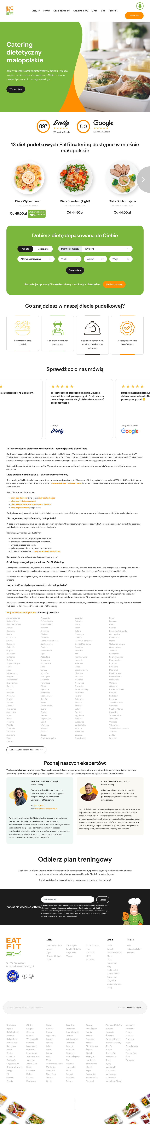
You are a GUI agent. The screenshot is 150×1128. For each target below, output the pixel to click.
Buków (78, 631)
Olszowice (79, 686)
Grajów (9, 650)
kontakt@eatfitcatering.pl (46, 808)
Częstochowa (12, 1063)
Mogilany (10, 676)
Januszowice (46, 650)
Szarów (78, 712)
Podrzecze (45, 692)
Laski (8, 666)
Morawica (79, 676)
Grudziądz (30, 1049)
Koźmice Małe (81, 657)
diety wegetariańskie (20, 507)
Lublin (48, 1049)
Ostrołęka (70, 1025)
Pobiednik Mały (81, 689)
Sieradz (89, 1053)
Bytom (9, 1049)
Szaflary (44, 712)
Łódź (48, 1056)
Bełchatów (11, 1025)
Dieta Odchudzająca (122, 201)
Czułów (9, 640)
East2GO (139, 1007)
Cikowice (44, 637)
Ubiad (43, 722)
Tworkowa (113, 718)
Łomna (44, 670)
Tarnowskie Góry (113, 1042)
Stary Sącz (113, 705)
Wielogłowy (114, 725)
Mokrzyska (45, 676)
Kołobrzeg (31, 1081)
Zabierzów (79, 731)
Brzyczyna (45, 631)
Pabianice (70, 1049)
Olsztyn (49, 1077)
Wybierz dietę (15, 89)
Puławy (69, 1081)
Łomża (49, 1053)
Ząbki (128, 1042)
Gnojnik (44, 647)
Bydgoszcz (11, 1046)
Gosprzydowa (115, 647)
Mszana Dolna (115, 676)
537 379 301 (39, 805)
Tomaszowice (115, 715)
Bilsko (111, 624)
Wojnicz (78, 728)
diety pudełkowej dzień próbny (47, 551)
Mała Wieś (113, 670)
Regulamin (111, 963)
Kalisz (29, 1067)
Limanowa (113, 666)
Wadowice (79, 722)
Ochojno (113, 683)
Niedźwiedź (114, 679)
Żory (128, 1056)
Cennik (46, 10)
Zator (8, 738)
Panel (140, 6)
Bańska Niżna (12, 621)
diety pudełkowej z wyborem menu (66, 483)
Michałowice (11, 673)
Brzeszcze (10, 631)
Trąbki (9, 718)
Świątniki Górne (116, 709)
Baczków (78, 618)
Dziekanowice (46, 644)
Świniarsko (11, 712)
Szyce (8, 715)
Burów (9, 634)
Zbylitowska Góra (48, 738)
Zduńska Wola (132, 1046)
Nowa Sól (50, 1070)
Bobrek (9, 627)
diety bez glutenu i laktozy (39, 504)
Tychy (108, 1063)
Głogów (30, 1028)
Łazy (43, 666)
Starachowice (92, 1077)
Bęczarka (113, 621)
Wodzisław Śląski (113, 1081)
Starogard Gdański (114, 1025)
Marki (48, 1060)
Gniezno (30, 1032)
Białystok (10, 1035)
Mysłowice (51, 1067)
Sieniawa (113, 699)
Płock (68, 1070)
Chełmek (44, 634)
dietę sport (15, 501)
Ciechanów (11, 1060)
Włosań (44, 728)
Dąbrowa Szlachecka (49, 640)
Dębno (112, 640)
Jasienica (79, 650)
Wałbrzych (110, 1067)
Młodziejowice (115, 673)
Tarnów (44, 715)
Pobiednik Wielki (116, 689)
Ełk (7, 1074)
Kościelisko (45, 657)
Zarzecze (78, 735)
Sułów (77, 709)
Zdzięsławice (80, 738)
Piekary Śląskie (72, 1056)
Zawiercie (130, 1039)
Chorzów (10, 1056)
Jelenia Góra (31, 1063)
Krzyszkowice (115, 660)
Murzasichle (11, 679)
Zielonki (9, 741)
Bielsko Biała (11, 1039)
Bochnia (44, 627)
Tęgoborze (79, 715)
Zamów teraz (134, 15)
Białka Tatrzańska (13, 624)
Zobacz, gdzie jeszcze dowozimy (24, 750)
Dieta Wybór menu (27, 201)
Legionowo (51, 1035)
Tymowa (10, 722)
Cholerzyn (79, 634)
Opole (49, 1081)
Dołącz (102, 899)
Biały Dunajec (46, 624)
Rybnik (89, 1035)
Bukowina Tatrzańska (118, 631)
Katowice (30, 1070)
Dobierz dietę (75, 270)
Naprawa (79, 679)
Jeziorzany (10, 653)
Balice (111, 618)
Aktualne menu (80, 10)
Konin (48, 1025)
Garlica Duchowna (83, 644)
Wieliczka (45, 725)
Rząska (9, 699)
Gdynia (9, 1081)
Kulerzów (79, 663)
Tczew (109, 1049)
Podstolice (79, 692)
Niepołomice (11, 683)
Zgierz (128, 1049)
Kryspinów (45, 660)
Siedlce (89, 1042)
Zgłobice (112, 738)
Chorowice (11, 637)
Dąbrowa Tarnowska (83, 640)
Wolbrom (10, 731)
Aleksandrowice (13, 618)
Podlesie (10, 692)
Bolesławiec (11, 1042)
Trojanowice (46, 718)
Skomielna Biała (116, 702)
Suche (43, 709)
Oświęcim (113, 686)
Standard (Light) (54, 956)
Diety (34, 10)
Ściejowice (79, 699)
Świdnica (110, 1035)
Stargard (90, 1081)
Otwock (69, 1046)
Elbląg (9, 1070)
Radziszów (113, 696)
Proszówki (10, 696)
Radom (89, 1025)
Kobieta (25, 248)
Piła (67, 1060)
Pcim (8, 689)
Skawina (78, 702)
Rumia (89, 1032)
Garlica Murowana (117, 644)
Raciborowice (46, 696)
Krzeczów (79, 660)
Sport (49, 959)
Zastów (112, 735)
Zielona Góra (131, 1053)
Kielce (29, 1074)
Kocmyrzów (114, 653)
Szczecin (110, 1032)
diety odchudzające (46, 498)
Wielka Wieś (80, 725)
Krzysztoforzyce (13, 663)
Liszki (8, 670)
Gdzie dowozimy (61, 10)
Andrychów (46, 618)
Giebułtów (10, 647)
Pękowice (45, 689)
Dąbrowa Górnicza (14, 1067)
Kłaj (76, 653)
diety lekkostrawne (19, 504)
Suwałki (109, 1028)
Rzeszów (90, 1039)
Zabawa (44, 731)
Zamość (129, 1035)
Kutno (49, 1032)
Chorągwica (114, 634)
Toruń (108, 1060)
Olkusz (43, 686)
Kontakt (130, 952)
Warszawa (110, 1070)
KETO (88, 956)
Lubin (48, 1046)
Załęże (43, 735)
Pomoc (112, 10)
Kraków (9, 660)
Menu (109, 956)
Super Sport (71, 945)
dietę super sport (29, 501)
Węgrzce (113, 722)
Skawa (43, 702)
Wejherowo (111, 1074)
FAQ (129, 945)
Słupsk (89, 1067)
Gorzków (79, 647)
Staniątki (78, 705)
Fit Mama (90, 959)
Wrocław (130, 1028)
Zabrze (129, 1032)
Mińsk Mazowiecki (54, 1063)
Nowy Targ (79, 683)
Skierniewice (91, 1063)
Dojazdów (10, 644)
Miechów (44, 673)
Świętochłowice (113, 1039)
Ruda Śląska (91, 1028)
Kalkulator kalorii (134, 949)
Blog (103, 10)
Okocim (9, 686)
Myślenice (45, 679)
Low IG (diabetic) (73, 949)
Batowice (79, 621)
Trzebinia (78, 718)
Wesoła (9, 725)
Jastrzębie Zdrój (33, 1056)
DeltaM (130, 1007)
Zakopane (10, 735)
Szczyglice (113, 712)
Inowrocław (31, 1053)
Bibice (77, 624)
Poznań (69, 1074)
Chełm (9, 1053)
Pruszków (70, 1077)
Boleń (77, 627)
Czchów (78, 637)
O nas (94, 10)
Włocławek (111, 1077)
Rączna (78, 696)
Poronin (112, 692)
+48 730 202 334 (17, 962)
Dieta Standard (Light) (75, 201)
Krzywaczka (46, 663)
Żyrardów (130, 1060)
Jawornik (113, 650)
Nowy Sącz (45, 683)
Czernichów (114, 637)
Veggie (69, 956)
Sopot (88, 1070)
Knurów (30, 1077)
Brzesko (112, 627)
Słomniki (10, 705)
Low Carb (90, 952)
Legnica (49, 1039)
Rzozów (44, 699)
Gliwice (29, 1025)
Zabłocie (112, 731)
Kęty (43, 653)
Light (49, 952)
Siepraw (9, 702)
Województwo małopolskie (21, 612)
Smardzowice (46, 705)
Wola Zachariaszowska (119, 728)
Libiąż (77, 666)
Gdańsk (9, 1077)
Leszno (49, 1042)
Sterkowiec (11, 709)
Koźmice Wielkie (116, 657)
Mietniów (79, 673)
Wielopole (10, 728)
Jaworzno (30, 1060)
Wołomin (130, 1025)
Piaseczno (70, 1053)
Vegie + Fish (71, 952)
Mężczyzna (43, 248)
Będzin (9, 1028)
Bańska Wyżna (47, 621)
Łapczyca (113, 663)
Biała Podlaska (12, 1032)
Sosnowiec (91, 1074)
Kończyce (10, 657)
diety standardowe (19, 498)
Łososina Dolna (81, 670)
